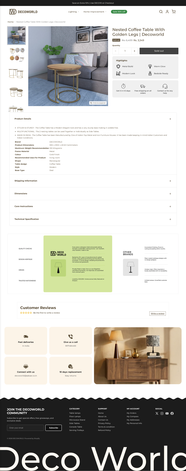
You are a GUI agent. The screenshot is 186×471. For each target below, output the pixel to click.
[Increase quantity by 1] (135, 51)
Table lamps (74, 413)
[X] (156, 413)
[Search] (161, 12)
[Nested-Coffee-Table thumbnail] (16, 35)
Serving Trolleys (76, 430)
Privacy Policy (104, 423)
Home (101, 413)
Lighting (72, 12)
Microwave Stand (77, 420)
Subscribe (53, 428)
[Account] (167, 12)
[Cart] (174, 12)
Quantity (116, 45)
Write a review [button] (157, 313)
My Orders (131, 413)
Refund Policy (104, 430)
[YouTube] (167, 413)
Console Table (75, 427)
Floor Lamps (75, 416)
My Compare (132, 416)
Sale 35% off (119, 12)
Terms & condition (106, 427)
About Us (102, 416)
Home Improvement (94, 12)
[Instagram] (161, 413)
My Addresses (133, 420)
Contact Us (103, 420)
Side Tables (74, 423)
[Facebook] (172, 413)
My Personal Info (134, 423)
